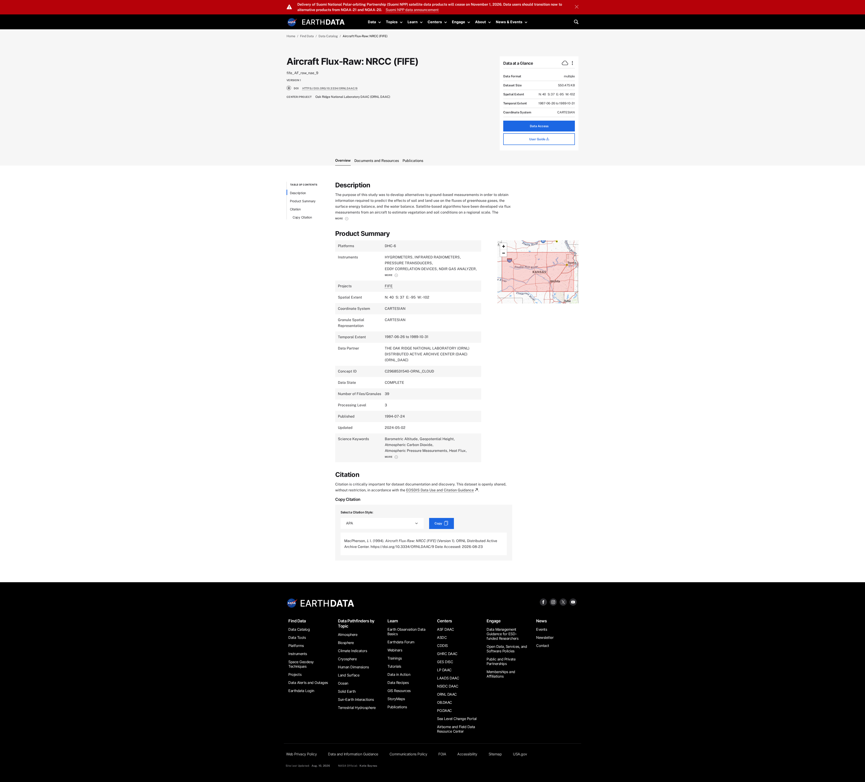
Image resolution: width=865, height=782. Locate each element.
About (480, 22)
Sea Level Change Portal (457, 718)
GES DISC (445, 662)
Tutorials (394, 666)
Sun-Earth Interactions (356, 699)
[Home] (323, 21)
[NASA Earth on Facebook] (543, 602)
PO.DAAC (444, 710)
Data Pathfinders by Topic (356, 623)
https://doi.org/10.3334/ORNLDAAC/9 (330, 88)
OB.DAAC (444, 702)
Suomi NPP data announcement (412, 10)
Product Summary (303, 201)
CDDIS (442, 645)
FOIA (442, 754)
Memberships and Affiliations (501, 673)
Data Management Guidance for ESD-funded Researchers (502, 634)
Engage (458, 22)
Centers (435, 22)
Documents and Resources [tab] (376, 161)
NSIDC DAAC (447, 686)
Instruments (297, 653)
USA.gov (520, 754)
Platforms (296, 645)
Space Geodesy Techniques (301, 664)
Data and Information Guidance (353, 754)
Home (291, 36)
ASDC (442, 637)
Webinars (394, 650)
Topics (392, 22)
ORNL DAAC (447, 694)
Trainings (394, 658)
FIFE (389, 286)
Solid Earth (347, 691)
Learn (412, 22)
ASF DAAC (445, 629)
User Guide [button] (537, 139)
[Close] (576, 7)
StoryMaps (396, 699)
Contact (542, 645)
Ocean (343, 683)
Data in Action (398, 674)
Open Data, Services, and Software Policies (507, 648)
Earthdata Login (301, 690)
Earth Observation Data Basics (406, 631)
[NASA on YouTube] (573, 602)
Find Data (307, 36)
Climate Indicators (352, 651)
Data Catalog (328, 36)
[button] (341, 218)
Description (298, 193)
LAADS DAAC (448, 678)
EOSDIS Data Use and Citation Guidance (440, 490)
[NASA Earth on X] (563, 602)
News (541, 621)
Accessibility (467, 754)
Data (372, 22)
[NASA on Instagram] (553, 602)
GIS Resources (399, 690)
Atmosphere (347, 634)
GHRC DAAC (447, 653)
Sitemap (495, 754)
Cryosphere (347, 659)
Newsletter (544, 637)
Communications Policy (408, 754)
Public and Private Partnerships (501, 661)
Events (541, 629)
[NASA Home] (292, 22)
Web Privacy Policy (301, 754)
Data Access (539, 126)
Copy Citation (302, 217)
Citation (295, 209)
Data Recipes (398, 682)
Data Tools (297, 637)
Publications (397, 707)
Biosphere (346, 642)
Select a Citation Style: (357, 512)
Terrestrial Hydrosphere (357, 707)
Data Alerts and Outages (308, 682)
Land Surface (348, 675)
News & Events (509, 22)
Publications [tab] (413, 161)
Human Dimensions (353, 667)
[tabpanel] (432, 371)
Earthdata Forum (400, 642)
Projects (294, 674)
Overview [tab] (343, 160)
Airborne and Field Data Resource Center (456, 729)
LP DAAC (444, 670)
